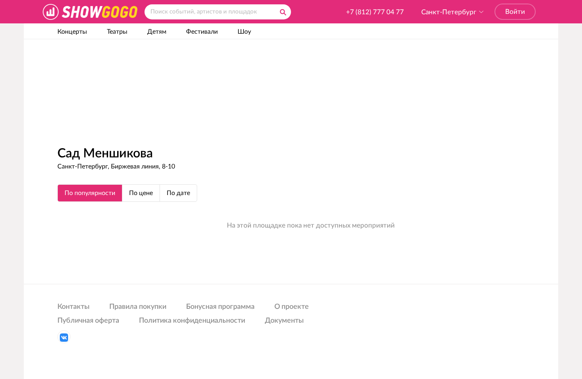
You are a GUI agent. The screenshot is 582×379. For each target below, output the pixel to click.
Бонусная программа (220, 306)
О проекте (291, 306)
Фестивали (202, 32)
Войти (515, 11)
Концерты (72, 32)
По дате (178, 193)
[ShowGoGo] (90, 11)
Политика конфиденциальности (192, 320)
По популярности (90, 193)
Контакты (73, 306)
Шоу (244, 32)
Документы (284, 320)
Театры (117, 32)
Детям (156, 32)
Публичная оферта (88, 320)
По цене (141, 193)
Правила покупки (137, 306)
